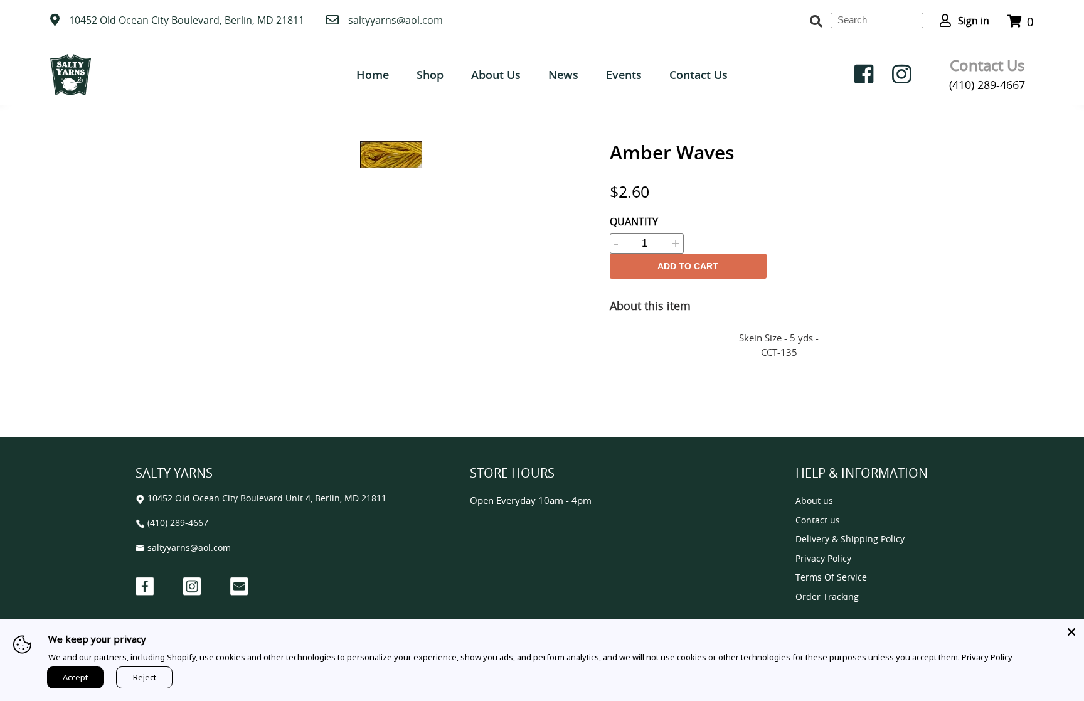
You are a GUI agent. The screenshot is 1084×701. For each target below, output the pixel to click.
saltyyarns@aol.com (395, 20)
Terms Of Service (831, 577)
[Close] (1071, 632)
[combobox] (877, 20)
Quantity (634, 221)
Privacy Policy (823, 559)
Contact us (817, 520)
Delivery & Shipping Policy (850, 539)
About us (814, 501)
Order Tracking (827, 597)
